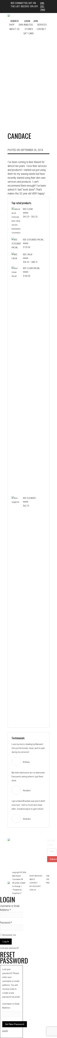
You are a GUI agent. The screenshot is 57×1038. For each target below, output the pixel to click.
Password (6, 922)
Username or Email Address (9, 907)
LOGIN (27, 21)
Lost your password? (9, 948)
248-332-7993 (42, 6)
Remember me (9, 935)
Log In (5, 1030)
